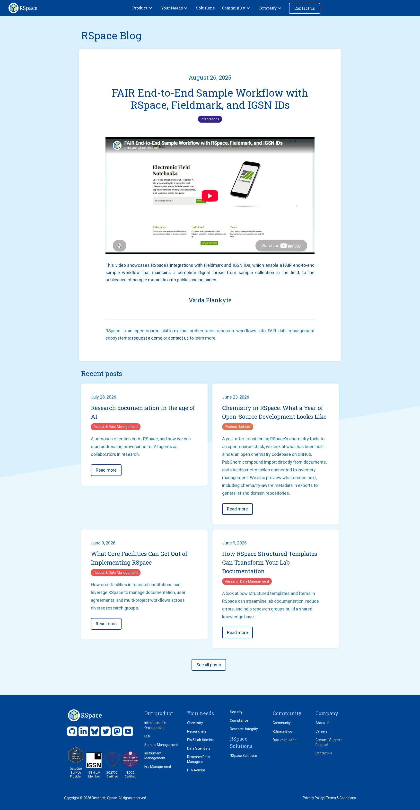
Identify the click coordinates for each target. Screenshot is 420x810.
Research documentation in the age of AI (143, 412)
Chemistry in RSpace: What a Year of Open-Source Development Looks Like (274, 412)
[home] (22, 8)
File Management (157, 766)
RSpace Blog (282, 731)
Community (282, 723)
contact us (178, 338)
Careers (321, 731)
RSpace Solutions (243, 756)
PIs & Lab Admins (200, 740)
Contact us (304, 8)
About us (322, 723)
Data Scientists (198, 748)
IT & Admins (196, 770)
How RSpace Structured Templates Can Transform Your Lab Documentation (269, 562)
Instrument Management (154, 755)
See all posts (208, 664)
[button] (143, 8)
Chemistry (195, 723)
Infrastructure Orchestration (155, 725)
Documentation (285, 740)
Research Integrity (244, 729)
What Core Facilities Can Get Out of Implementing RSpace (139, 558)
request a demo (147, 338)
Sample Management (161, 745)
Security (236, 712)
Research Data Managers (198, 759)
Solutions (205, 7)
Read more (106, 470)
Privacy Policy (313, 798)
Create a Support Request (328, 742)
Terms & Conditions (341, 798)
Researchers (197, 731)
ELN (147, 736)
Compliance (239, 720)
